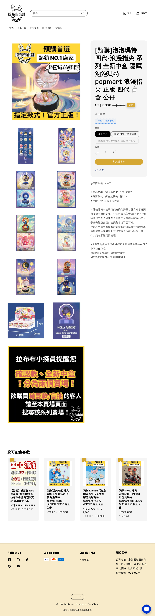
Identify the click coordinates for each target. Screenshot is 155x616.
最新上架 (21, 28)
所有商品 (59, 28)
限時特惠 (46, 28)
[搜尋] (82, 13)
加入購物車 (119, 161)
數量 (97, 147)
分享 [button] (101, 170)
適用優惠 (100, 114)
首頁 (11, 28)
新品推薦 (34, 28)
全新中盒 (102, 134)
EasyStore (93, 604)
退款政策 (87, 609)
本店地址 (84, 559)
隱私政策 (77, 609)
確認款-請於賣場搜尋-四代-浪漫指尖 (116, 141)
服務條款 (67, 609)
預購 (97, 128)
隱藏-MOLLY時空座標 (125, 134)
